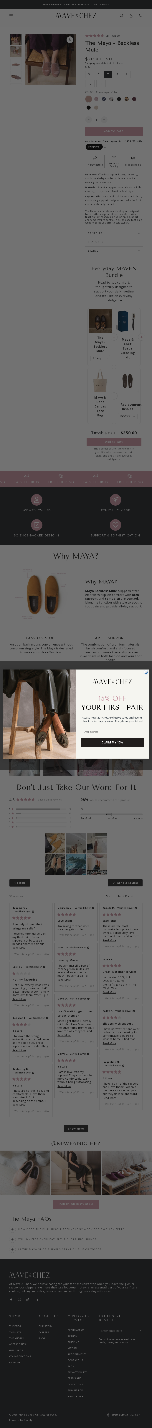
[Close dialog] (146, 672)
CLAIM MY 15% (112, 742)
